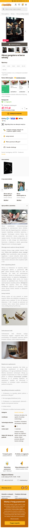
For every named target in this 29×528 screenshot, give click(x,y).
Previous (2, 189)
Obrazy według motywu (22, 14)
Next (25, 31)
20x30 (3, 66)
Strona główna (5, 14)
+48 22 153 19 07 (8, 480)
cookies (21, 509)
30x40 (8, 66)
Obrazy (13, 14)
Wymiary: (5, 62)
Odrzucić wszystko (14, 518)
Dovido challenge (19, 412)
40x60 (13, 66)
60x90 (18, 66)
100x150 (4, 69)
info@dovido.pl (23, 480)
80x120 (23, 66)
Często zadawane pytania (21, 498)
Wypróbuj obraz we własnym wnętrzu (15, 124)
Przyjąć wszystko (15, 523)
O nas (16, 496)
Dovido (3, 154)
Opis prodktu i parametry (8, 205)
